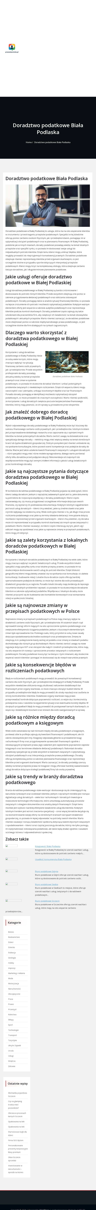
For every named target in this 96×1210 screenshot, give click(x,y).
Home (29, 142)
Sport (10, 1024)
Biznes (11, 932)
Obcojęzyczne (14, 994)
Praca (10, 999)
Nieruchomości (14, 988)
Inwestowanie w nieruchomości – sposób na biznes (15, 1168)
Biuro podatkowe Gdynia (46, 871)
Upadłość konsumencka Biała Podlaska (53, 859)
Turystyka (12, 1040)
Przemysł (12, 1009)
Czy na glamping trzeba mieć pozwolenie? (15, 1104)
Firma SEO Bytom (15, 1140)
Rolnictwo (12, 1014)
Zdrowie (11, 1066)
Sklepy (11, 1019)
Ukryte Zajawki (14, 1045)
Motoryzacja (13, 983)
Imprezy (11, 968)
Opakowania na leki (16, 1121)
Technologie (13, 1030)
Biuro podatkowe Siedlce (46, 884)
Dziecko (11, 947)
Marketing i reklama (16, 973)
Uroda (11, 1050)
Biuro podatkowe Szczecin (47, 901)
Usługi (11, 1056)
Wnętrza (11, 1061)
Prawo (11, 1004)
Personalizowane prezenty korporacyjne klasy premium (18, 1148)
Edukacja (12, 952)
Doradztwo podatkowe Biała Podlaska (52, 142)
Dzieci (10, 942)
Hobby (11, 963)
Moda (10, 978)
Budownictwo (14, 937)
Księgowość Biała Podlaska (47, 846)
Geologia (12, 957)
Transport (12, 1035)
